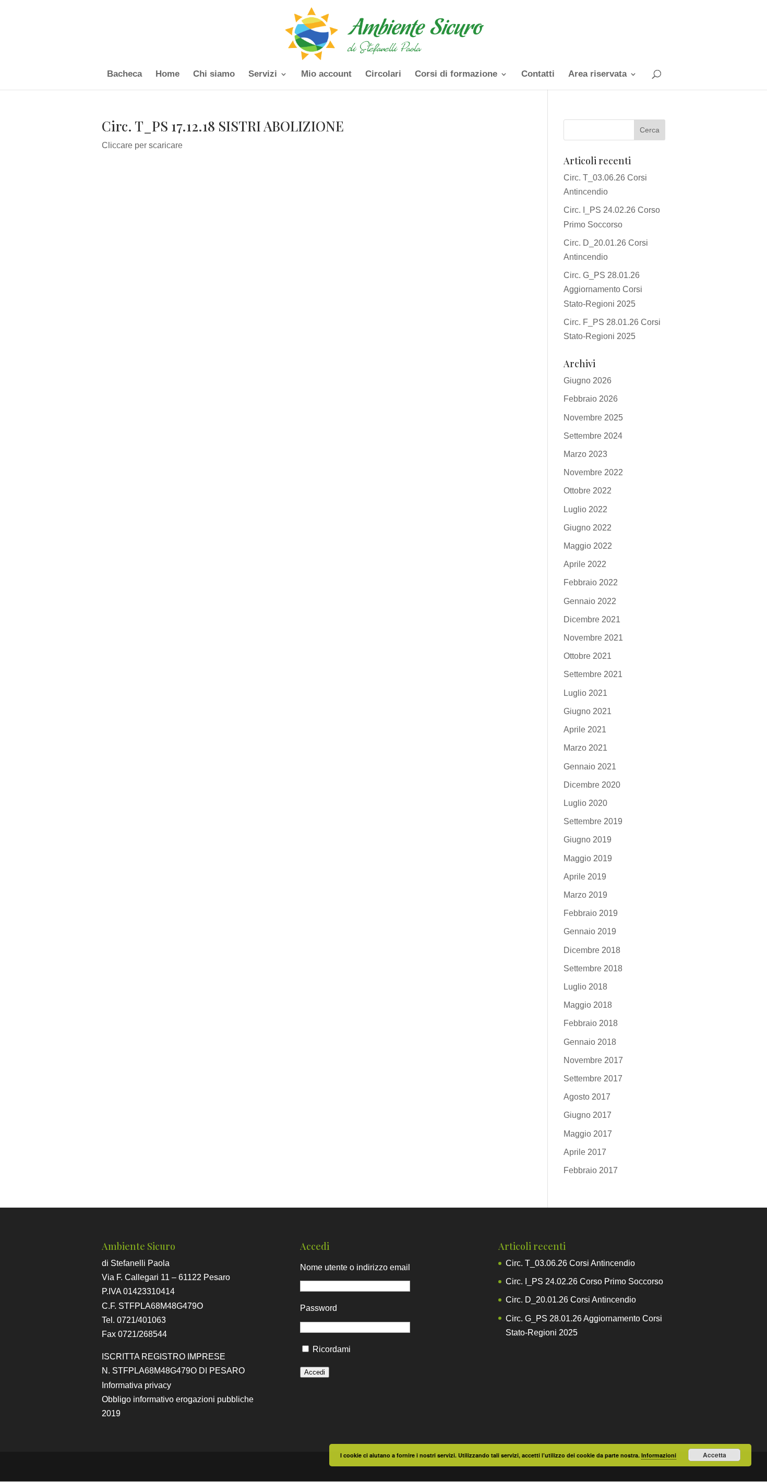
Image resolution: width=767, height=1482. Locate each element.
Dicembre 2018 (592, 950)
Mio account (326, 74)
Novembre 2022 (593, 472)
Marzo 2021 (585, 747)
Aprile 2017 (585, 1152)
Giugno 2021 (588, 711)
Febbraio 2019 (591, 913)
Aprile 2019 (585, 876)
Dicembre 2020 (592, 784)
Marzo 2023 (585, 454)
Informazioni (658, 1455)
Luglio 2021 (585, 693)
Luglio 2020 (585, 803)
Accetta (714, 1455)
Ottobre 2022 (588, 490)
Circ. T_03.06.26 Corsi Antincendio (570, 1263)
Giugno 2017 (588, 1115)
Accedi (314, 1372)
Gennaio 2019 (590, 931)
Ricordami (332, 1349)
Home (167, 74)
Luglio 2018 (585, 986)
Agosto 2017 (587, 1096)
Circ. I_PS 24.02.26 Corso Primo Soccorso (584, 1281)
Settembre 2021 (593, 674)
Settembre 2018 (593, 968)
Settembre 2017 (593, 1078)
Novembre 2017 (593, 1060)
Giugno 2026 (588, 380)
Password (318, 1308)
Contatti (538, 74)
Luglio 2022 (585, 509)
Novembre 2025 (593, 417)
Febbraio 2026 (591, 398)
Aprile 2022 (585, 564)
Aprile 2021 (585, 729)
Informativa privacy (136, 1385)
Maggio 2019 (588, 858)
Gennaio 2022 (590, 601)
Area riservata (597, 74)
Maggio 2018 (588, 1005)
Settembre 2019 (593, 821)
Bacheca (124, 74)
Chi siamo (214, 74)
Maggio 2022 (588, 545)
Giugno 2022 (588, 527)
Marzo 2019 (585, 894)
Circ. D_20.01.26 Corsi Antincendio (571, 1299)
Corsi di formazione (456, 74)
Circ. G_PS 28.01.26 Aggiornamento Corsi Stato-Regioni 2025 (603, 289)
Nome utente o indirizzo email (355, 1267)
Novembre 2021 (593, 637)
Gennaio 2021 (590, 766)
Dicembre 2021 (592, 619)
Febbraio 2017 (591, 1170)
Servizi (262, 74)
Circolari (383, 74)
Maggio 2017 (588, 1133)
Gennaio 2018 (590, 1042)
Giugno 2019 (588, 839)
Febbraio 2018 (591, 1023)
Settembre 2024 (593, 435)
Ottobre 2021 (588, 656)
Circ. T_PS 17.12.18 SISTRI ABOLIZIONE (223, 126)
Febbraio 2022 (591, 582)
